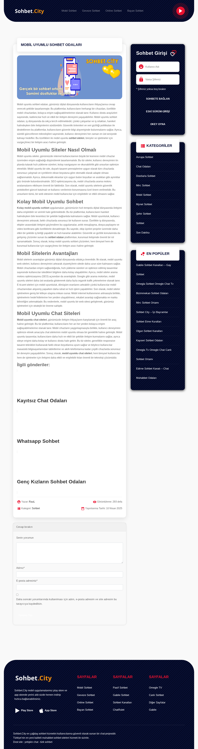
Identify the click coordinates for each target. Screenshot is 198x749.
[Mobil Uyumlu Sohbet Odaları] (69, 78)
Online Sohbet (85, 702)
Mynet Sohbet (144, 204)
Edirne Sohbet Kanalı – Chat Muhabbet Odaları (152, 373)
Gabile (152, 709)
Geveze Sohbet (86, 695)
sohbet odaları (56, 237)
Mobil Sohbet (143, 194)
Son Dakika (142, 232)
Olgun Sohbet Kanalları (149, 331)
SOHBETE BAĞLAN (158, 98)
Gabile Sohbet (121, 695)
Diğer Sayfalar (157, 702)
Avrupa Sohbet (144, 157)
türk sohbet (46, 742)
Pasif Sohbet (120, 687)
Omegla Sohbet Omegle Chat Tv (155, 283)
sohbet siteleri (76, 138)
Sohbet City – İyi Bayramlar (152, 312)
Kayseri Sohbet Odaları (149, 340)
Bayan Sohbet (85, 709)
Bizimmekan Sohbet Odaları (152, 293)
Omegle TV (155, 687)
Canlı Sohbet (156, 695)
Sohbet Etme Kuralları (148, 321)
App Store (50, 710)
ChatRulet (118, 709)
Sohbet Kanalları (122, 702)
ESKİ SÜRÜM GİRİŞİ (158, 111)
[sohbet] (28, 11)
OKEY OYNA (157, 124)
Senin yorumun (25, 537)
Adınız (20, 567)
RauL (32, 501)
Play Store (26, 710)
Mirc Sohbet (143, 185)
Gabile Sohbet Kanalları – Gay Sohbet (153, 270)
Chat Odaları (143, 166)
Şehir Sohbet (143, 213)
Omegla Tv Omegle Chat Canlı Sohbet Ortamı (154, 354)
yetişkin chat (31, 742)
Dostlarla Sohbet (145, 176)
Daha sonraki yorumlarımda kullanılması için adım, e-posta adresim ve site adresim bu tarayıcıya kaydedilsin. (66, 601)
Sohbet (140, 223)
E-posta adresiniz (27, 580)
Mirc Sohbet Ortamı (147, 302)
